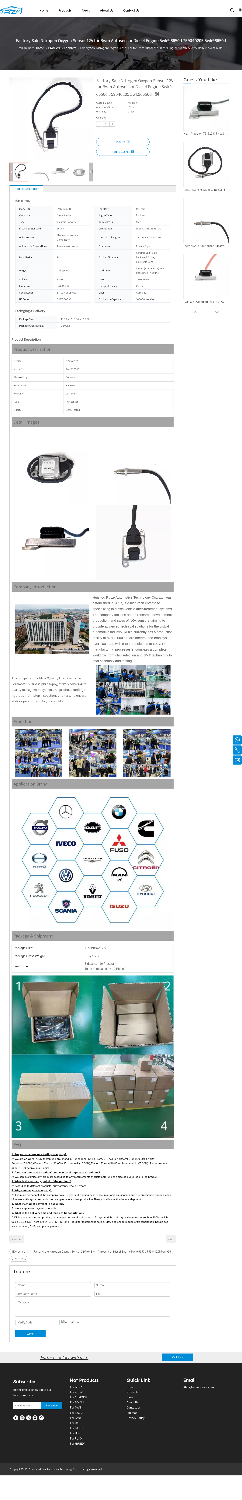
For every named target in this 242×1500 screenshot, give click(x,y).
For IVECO (76, 1428)
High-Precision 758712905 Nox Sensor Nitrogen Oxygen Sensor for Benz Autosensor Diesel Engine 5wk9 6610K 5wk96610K (206, 134)
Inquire (120, 142)
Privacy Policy (135, 1418)
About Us (106, 10)
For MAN (75, 1407)
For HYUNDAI (78, 1444)
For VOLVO (76, 1392)
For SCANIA (77, 1402)
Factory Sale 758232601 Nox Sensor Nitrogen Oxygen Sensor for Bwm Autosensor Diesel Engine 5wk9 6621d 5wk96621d (206, 190)
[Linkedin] (22, 1417)
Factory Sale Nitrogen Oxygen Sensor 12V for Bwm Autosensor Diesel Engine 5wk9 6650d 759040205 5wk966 (102, 1252)
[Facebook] (15, 1417)
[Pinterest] (41, 1417)
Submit (30, 1333)
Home (43, 10)
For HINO (75, 1433)
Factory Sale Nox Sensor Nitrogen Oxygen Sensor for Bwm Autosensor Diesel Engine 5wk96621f (206, 246)
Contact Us (131, 10)
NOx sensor (19, 1252)
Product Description (26, 189)
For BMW (75, 1418)
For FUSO (76, 1438)
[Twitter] (28, 1417)
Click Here (177, 1357)
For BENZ (76, 1387)
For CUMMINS (78, 1397)
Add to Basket (121, 152)
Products (64, 10)
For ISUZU (76, 1413)
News (86, 10)
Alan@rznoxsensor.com (198, 1387)
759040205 (19, 1259)
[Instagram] (35, 1417)
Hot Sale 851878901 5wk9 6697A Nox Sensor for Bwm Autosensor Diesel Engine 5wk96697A (206, 302)
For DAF (75, 1423)
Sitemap (132, 1413)
